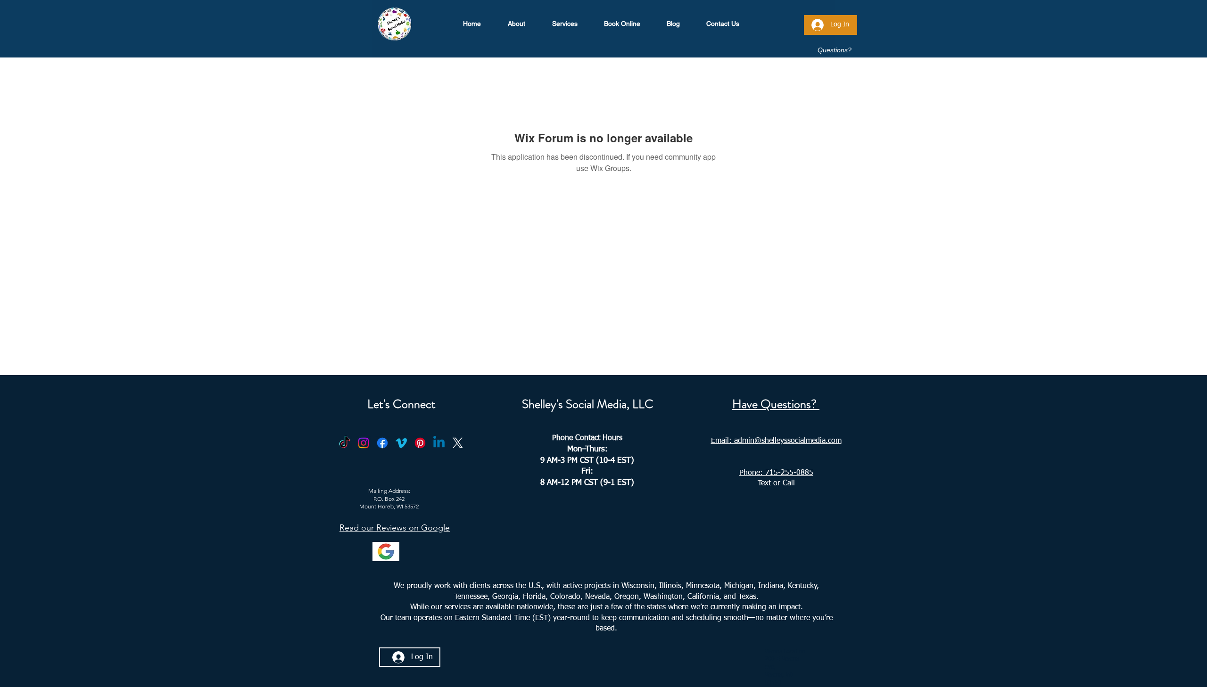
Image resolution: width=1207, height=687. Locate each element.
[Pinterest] (420, 443)
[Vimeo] (401, 443)
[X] (458, 443)
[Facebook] (382, 443)
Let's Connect (401, 404)
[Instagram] (363, 443)
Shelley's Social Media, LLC (587, 404)
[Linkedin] (439, 443)
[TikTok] (345, 443)
